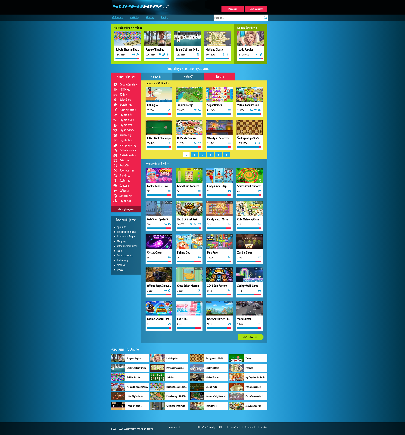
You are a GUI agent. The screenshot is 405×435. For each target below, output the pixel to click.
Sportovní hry (126, 170)
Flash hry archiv (127, 110)
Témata (220, 76)
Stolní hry (124, 180)
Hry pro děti (125, 115)
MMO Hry (125, 89)
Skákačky (124, 165)
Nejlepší (188, 76)
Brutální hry (125, 105)
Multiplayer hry (127, 145)
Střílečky (124, 191)
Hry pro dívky (126, 120)
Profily (164, 17)
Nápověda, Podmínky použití (209, 427)
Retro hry (124, 160)
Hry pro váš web (233, 427)
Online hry (117, 17)
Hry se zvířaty (126, 130)
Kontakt (264, 427)
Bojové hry (125, 100)
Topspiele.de (250, 427)
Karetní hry (125, 135)
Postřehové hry (127, 155)
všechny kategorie (126, 209)
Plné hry (150, 17)
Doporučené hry (128, 84)
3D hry (123, 94)
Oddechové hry (127, 150)
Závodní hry (125, 196)
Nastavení (173, 427)
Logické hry (125, 140)
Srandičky (124, 175)
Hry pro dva (125, 125)
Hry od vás (125, 201)
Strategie (124, 186)
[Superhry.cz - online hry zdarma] (140, 2)
